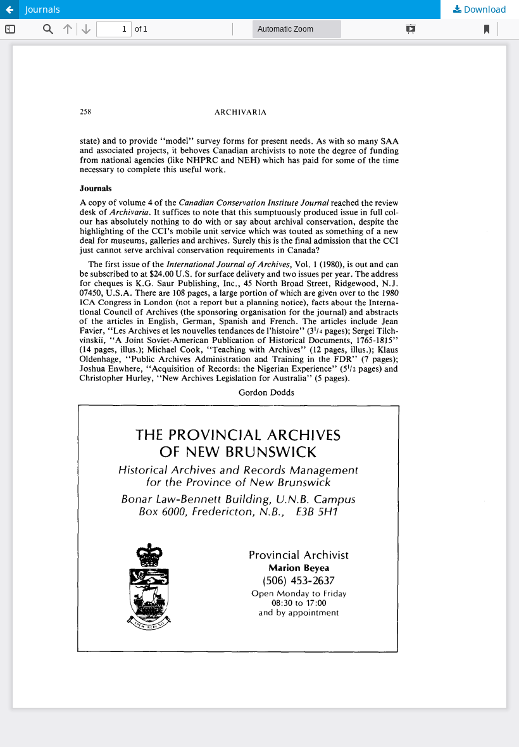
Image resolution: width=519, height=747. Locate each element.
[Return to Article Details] (9, 9)
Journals (42, 9)
